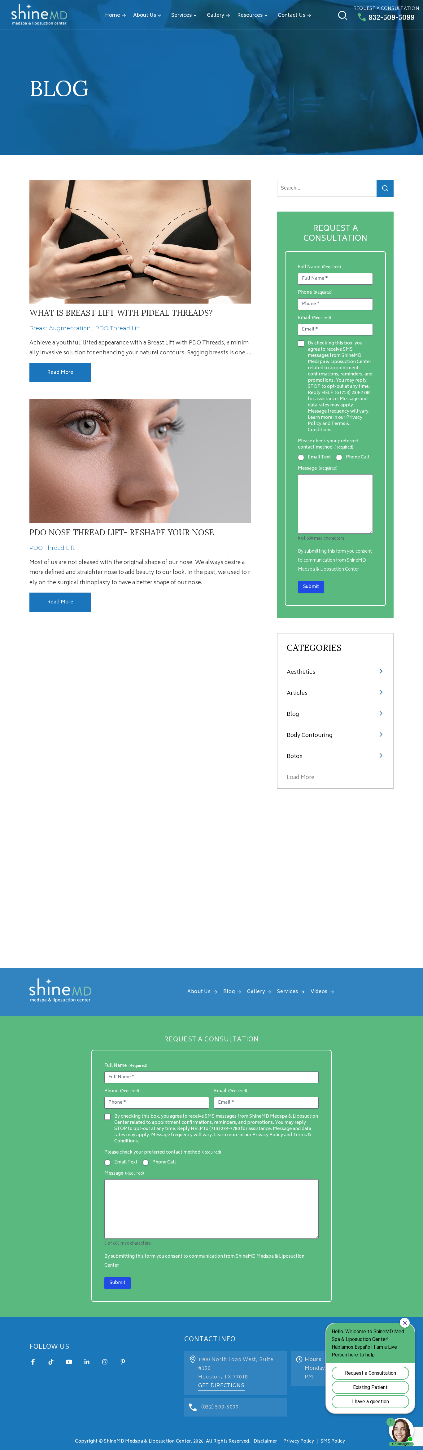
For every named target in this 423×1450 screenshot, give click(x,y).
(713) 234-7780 (355, 393)
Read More (60, 372)
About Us (144, 15)
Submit (311, 587)
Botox (295, 757)
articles (297, 694)
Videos (319, 992)
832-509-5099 (391, 17)
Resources (250, 15)
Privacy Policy (298, 1441)
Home (112, 15)
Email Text (319, 457)
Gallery (215, 15)
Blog (293, 715)
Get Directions (221, 1386)
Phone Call (357, 457)
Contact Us (291, 15)
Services (181, 15)
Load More (300, 778)
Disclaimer (265, 1441)
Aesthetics (301, 672)
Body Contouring (309, 736)
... (248, 353)
